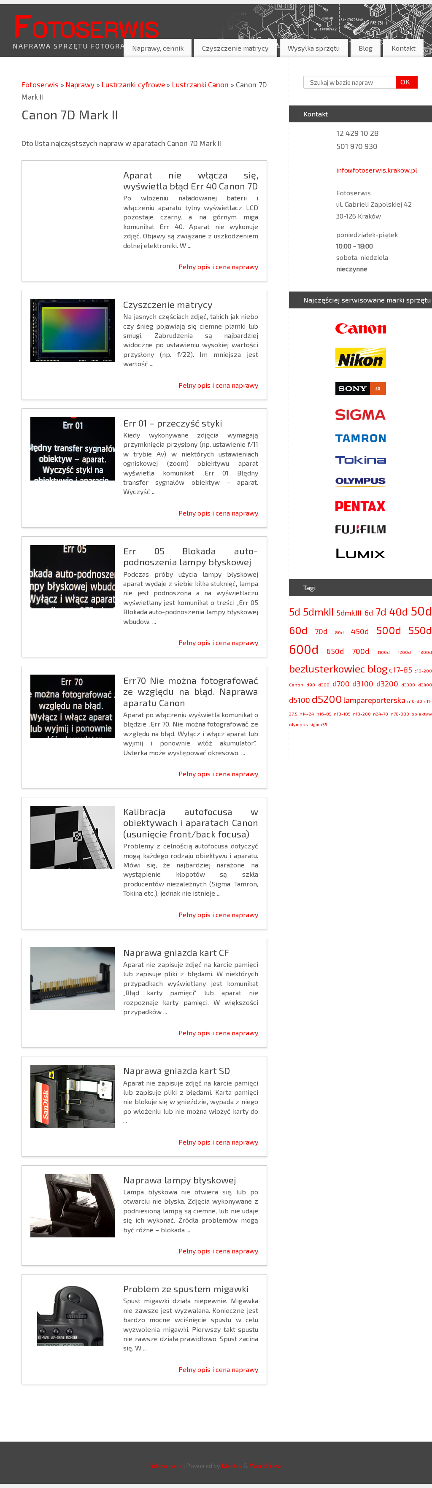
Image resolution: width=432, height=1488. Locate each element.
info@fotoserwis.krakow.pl (376, 170)
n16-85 (324, 713)
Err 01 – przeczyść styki (172, 422)
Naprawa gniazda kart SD (176, 1070)
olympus (298, 724)
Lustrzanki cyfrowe (134, 84)
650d (335, 651)
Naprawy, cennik (158, 48)
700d (360, 651)
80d (339, 632)
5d (294, 611)
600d (304, 649)
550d (420, 630)
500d (388, 630)
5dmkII (318, 611)
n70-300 (400, 713)
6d (368, 612)
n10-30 (414, 701)
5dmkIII (349, 612)
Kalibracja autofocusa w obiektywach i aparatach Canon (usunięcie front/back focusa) (190, 822)
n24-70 (380, 713)
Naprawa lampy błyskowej (179, 1179)
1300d (425, 652)
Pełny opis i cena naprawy (218, 266)
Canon (296, 684)
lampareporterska (374, 700)
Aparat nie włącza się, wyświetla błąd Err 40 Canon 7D (190, 180)
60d (298, 630)
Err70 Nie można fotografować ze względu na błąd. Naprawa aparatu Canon (190, 691)
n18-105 (342, 713)
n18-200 (362, 713)
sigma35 (318, 724)
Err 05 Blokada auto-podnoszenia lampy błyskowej (190, 556)
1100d (384, 652)
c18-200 (423, 670)
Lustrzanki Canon (201, 84)
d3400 (425, 684)
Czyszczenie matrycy (235, 48)
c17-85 (400, 669)
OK (403, 82)
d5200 (327, 699)
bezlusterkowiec (327, 668)
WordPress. (267, 1465)
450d (360, 631)
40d (398, 611)
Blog (366, 48)
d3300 (408, 684)
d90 (310, 684)
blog (377, 668)
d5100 (299, 700)
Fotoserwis (86, 25)
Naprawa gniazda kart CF (176, 952)
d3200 (387, 683)
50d (421, 610)
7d (380, 611)
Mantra (231, 1465)
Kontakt (404, 48)
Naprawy (81, 84)
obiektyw (421, 713)
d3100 (362, 683)
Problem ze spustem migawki (186, 1288)
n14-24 (307, 713)
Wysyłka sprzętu (314, 48)
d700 (341, 683)
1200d (404, 652)
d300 (323, 684)
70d (321, 631)
